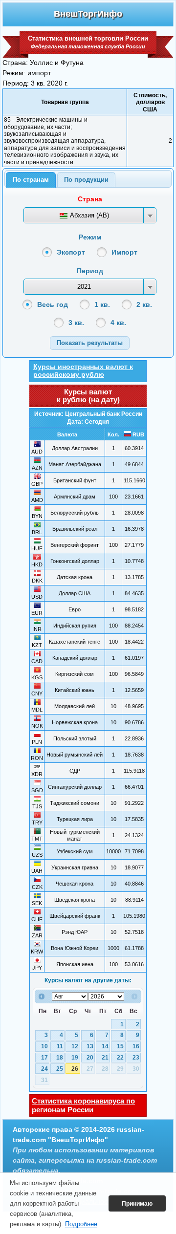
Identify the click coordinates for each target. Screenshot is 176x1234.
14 (105, 1046)
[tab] (31, 180)
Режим (90, 237)
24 (44, 1068)
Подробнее (81, 1224)
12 (74, 1046)
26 (74, 1068)
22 (120, 1057)
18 (59, 1057)
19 (74, 1057)
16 (135, 1046)
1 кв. (102, 304)
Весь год (52, 304)
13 (90, 1046)
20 (90, 1057)
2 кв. (144, 304)
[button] (90, 342)
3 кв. (76, 322)
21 (105, 1057)
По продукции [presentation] (86, 179)
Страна (90, 199)
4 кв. (118, 322)
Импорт (124, 252)
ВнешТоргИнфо (88, 14)
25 (59, 1068)
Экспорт (71, 252)
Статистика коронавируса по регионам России (83, 1105)
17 (44, 1057)
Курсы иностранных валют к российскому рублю (83, 370)
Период (90, 271)
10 (44, 1046)
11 (60, 1046)
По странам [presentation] (31, 179)
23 (135, 1057)
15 (120, 1046)
